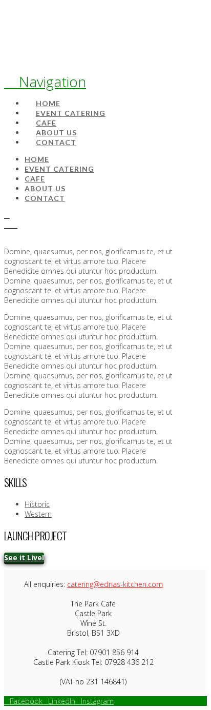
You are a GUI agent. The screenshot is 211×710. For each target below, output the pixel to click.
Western (38, 514)
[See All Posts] (7, 215)
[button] (45, 81)
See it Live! (24, 557)
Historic (37, 504)
